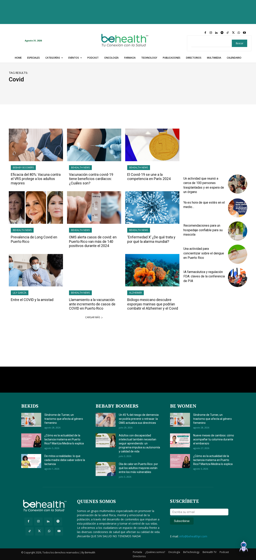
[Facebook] (205, 33)
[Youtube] (244, 33)
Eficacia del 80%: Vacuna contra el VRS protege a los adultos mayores (36, 178)
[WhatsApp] (239, 33)
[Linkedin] (216, 33)
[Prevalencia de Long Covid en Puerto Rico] (36, 207)
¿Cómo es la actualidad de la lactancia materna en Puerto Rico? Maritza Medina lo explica (64, 439)
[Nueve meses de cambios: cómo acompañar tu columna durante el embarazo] (180, 440)
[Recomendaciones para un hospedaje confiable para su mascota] (237, 231)
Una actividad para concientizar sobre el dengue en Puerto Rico (203, 253)
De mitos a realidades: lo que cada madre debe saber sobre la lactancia (64, 460)
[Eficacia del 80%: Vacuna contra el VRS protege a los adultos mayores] (36, 145)
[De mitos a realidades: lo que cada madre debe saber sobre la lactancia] (31, 461)
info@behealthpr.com (193, 536)
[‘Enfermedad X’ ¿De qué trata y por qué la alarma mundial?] (152, 207)
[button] (243, 547)
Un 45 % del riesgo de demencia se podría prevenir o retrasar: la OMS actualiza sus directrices (139, 418)
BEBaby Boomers (23, 167)
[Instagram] (211, 33)
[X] (233, 33)
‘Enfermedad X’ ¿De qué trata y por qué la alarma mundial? (151, 239)
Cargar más (92, 317)
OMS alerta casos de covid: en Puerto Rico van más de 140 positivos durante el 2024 (93, 241)
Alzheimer (135, 292)
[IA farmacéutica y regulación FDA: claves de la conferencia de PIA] (237, 277)
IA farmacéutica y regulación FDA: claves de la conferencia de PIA (204, 276)
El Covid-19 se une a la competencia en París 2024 (149, 176)
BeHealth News (80, 167)
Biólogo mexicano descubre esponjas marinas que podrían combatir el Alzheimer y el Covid (152, 304)
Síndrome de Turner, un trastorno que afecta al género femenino (63, 418)
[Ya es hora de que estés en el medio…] (237, 208)
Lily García (19, 292)
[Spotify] (222, 33)
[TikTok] (227, 33)
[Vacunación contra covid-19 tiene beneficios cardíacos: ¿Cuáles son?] (94, 145)
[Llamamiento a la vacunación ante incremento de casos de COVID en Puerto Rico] (94, 270)
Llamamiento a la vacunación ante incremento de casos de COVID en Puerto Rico (92, 304)
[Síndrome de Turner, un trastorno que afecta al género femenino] (31, 420)
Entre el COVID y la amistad (32, 300)
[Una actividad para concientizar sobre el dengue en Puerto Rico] (237, 254)
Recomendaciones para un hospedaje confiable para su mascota (203, 230)
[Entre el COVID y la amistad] (36, 270)
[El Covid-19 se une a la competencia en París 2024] (152, 145)
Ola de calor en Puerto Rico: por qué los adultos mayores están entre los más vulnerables (138, 468)
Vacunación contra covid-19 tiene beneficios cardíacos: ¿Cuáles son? (91, 178)
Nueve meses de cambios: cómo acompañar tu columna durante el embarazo (213, 439)
